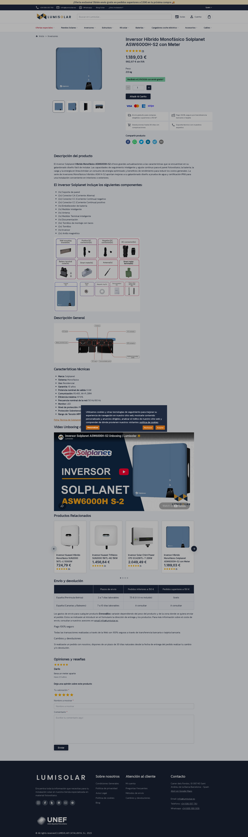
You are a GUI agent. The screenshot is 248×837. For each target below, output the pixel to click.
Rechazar (148, 427)
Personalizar (92, 427)
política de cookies (149, 422)
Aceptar (160, 427)
